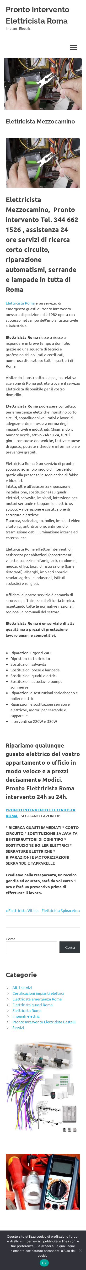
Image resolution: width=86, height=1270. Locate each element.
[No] (80, 1250)
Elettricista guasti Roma (32, 1004)
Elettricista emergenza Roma (37, 998)
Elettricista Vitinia (23, 910)
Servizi (18, 1027)
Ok (44, 1263)
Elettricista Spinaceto (59, 910)
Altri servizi (22, 987)
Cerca (10, 938)
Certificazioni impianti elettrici (38, 993)
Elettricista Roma (20, 302)
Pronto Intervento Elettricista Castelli (43, 1021)
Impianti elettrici (26, 1016)
